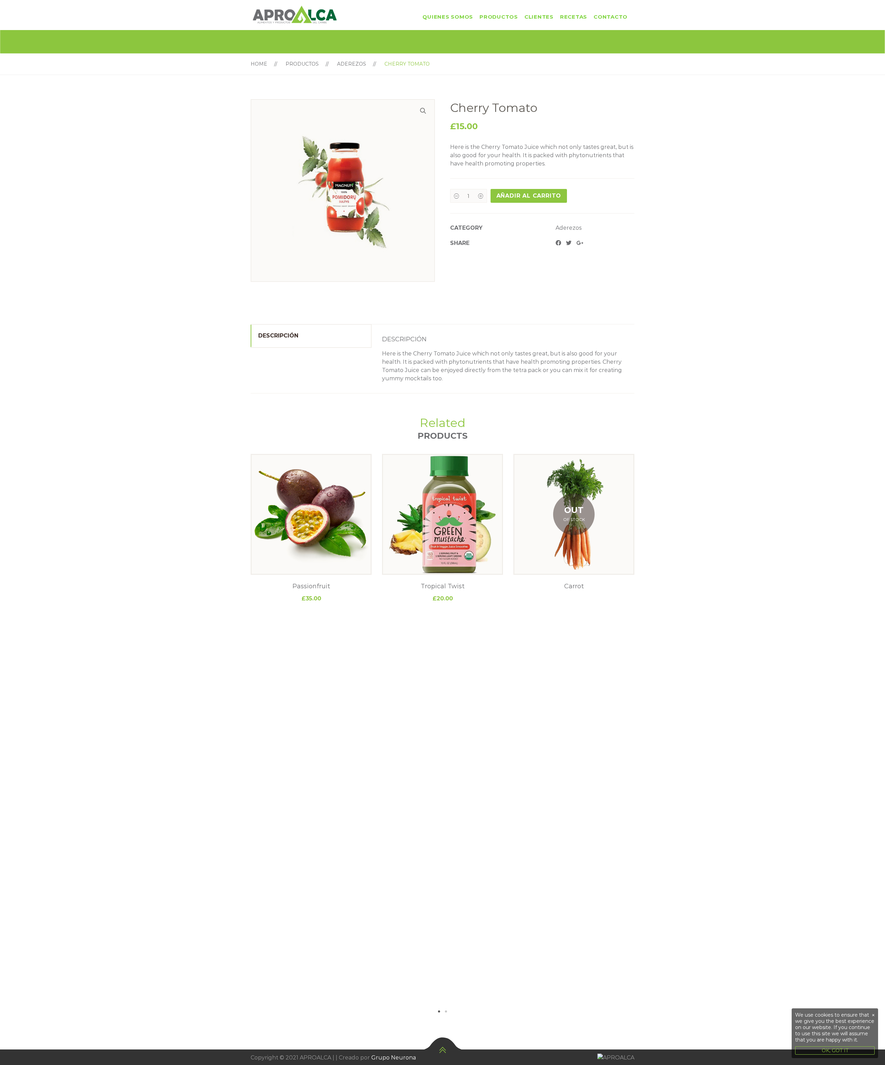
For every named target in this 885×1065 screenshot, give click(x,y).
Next (644, 734)
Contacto (610, 16)
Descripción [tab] (278, 335)
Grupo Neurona (393, 1057)
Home (259, 64)
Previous (240, 734)
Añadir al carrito (528, 195)
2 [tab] (445, 1011)
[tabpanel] (311, 528)
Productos (498, 16)
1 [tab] (439, 1011)
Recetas (573, 16)
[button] (423, 111)
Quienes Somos (447, 16)
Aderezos (351, 64)
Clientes (538, 16)
